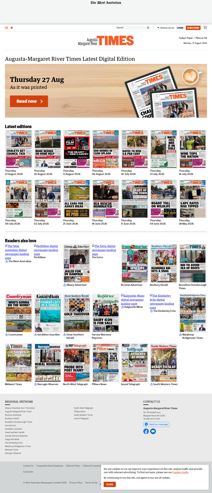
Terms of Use (91, 482)
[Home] (11, 28)
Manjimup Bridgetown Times (18, 446)
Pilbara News (79, 411)
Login (180, 27)
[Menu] (6, 27)
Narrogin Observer (13, 453)
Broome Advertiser (13, 415)
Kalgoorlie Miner (12, 439)
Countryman (10, 425)
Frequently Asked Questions (49, 465)
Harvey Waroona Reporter (16, 436)
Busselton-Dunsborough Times (18, 422)
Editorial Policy (73, 465)
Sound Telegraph (81, 418)
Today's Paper (186, 38)
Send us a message (158, 424)
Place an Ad (201, 38)
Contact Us (28, 465)
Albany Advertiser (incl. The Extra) (20, 408)
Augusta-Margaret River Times (18, 411)
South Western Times (83, 415)
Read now (27, 101)
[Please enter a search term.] (148, 27)
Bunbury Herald (12, 418)
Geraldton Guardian (13, 429)
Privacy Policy (75, 482)
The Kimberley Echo (14, 443)
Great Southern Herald (14, 432)
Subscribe (193, 27)
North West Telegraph (83, 408)
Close (109, 484)
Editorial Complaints (92, 465)
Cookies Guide (180, 472)
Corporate (28, 471)
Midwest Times (11, 449)
